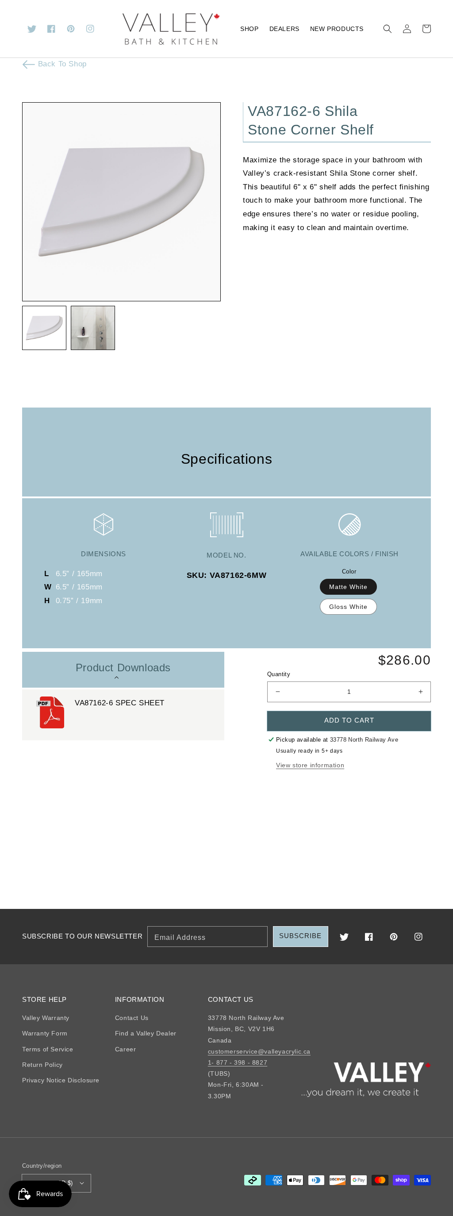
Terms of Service (47, 1049)
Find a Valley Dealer (146, 1033)
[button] (387, 28)
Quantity (278, 674)
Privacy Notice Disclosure (61, 1080)
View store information (310, 765)
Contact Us (132, 1017)
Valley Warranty (45, 1017)
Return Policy (42, 1064)
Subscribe (300, 935)
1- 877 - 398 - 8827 (237, 1062)
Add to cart (349, 720)
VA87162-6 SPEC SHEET (120, 703)
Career (125, 1049)
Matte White (348, 586)
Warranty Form (45, 1033)
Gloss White (348, 606)
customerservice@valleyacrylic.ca (259, 1051)
